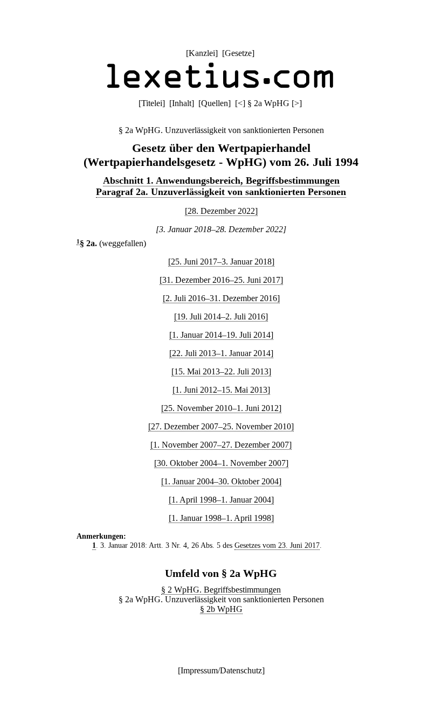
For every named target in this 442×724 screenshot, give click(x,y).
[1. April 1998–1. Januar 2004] (221, 499)
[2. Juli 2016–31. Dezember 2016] (221, 298)
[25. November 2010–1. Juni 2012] (221, 408)
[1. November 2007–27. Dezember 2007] (221, 444)
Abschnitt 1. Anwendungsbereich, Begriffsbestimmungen (221, 180)
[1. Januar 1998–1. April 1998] (221, 518)
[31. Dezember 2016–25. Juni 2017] (221, 279)
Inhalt (181, 103)
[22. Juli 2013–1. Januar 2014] (221, 353)
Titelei (151, 103)
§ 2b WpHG (221, 609)
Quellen (214, 103)
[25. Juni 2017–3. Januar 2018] (221, 261)
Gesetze (238, 53)
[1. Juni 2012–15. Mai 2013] (221, 389)
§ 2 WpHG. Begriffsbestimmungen (221, 589)
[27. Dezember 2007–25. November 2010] (221, 426)
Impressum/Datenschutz (221, 670)
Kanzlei (202, 53)
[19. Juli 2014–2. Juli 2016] (221, 316)
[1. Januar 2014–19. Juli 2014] (221, 334)
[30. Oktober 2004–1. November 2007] (221, 463)
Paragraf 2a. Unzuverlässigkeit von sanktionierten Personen (221, 191)
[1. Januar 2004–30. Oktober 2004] (221, 481)
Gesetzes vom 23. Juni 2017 (277, 545)
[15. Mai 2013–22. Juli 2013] (221, 371)
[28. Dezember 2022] (221, 210)
